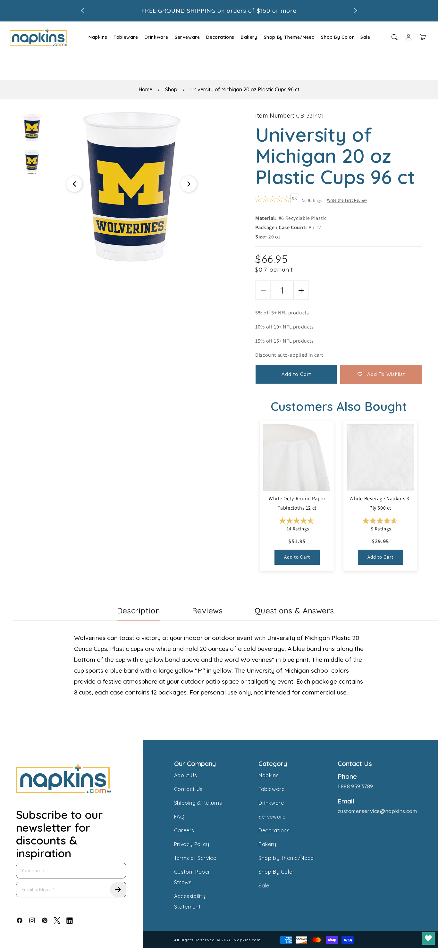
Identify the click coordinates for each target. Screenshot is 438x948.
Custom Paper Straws (192, 877)
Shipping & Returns (198, 803)
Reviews (207, 610)
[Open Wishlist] (428, 938)
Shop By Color (337, 37)
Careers (184, 830)
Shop (171, 89)
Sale (365, 37)
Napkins (97, 37)
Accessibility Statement (190, 901)
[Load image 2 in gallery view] (32, 161)
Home (145, 89)
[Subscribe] (118, 889)
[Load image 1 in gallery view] (32, 128)
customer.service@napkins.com (377, 811)
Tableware (126, 37)
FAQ (179, 816)
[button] (97, 37)
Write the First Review (347, 200)
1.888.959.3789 (355, 786)
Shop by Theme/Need (286, 858)
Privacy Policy (191, 844)
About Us (185, 775)
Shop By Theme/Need (289, 37)
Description (138, 610)
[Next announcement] (356, 10)
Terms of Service (195, 858)
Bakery (249, 37)
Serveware (187, 37)
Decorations (220, 37)
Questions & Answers (294, 610)
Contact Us (188, 789)
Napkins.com (247, 939)
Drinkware (156, 37)
